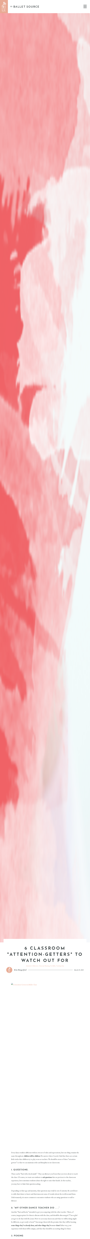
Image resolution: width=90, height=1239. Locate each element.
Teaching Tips (60, 966)
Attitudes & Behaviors (32, 966)
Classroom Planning (44, 966)
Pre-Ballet (52, 966)
